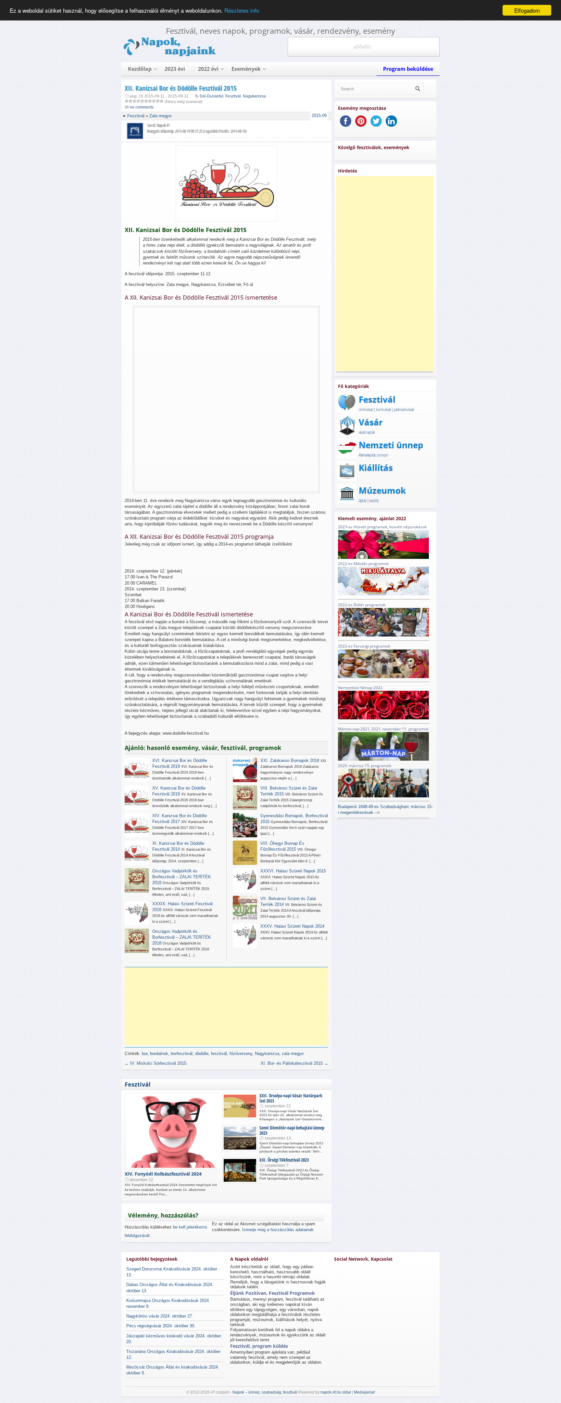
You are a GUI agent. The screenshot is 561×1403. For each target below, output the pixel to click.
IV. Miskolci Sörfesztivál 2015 (155, 1063)
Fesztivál (233, 96)
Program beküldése (408, 68)
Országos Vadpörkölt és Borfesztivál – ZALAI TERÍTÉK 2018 (181, 937)
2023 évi (175, 68)
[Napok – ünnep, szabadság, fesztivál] (170, 55)
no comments (142, 107)
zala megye (293, 1053)
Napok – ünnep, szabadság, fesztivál (264, 1392)
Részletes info (241, 10)
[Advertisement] (228, 1006)
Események (246, 68)
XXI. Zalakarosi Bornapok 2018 (289, 760)
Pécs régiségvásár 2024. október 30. (160, 1325)
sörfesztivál (366, 409)
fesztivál (219, 1053)
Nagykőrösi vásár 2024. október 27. (159, 1316)
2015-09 (319, 115)
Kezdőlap (140, 68)
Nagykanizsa (254, 96)
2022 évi (208, 68)
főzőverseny (241, 1053)
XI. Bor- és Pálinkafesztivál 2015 (294, 1063)
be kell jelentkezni (190, 1227)
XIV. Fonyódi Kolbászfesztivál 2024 (163, 1174)
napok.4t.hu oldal (335, 1392)
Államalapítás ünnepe (373, 455)
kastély (374, 500)
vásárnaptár (367, 432)
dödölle (201, 1053)
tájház (363, 500)
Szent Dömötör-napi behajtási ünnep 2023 (291, 1130)
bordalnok (159, 1053)
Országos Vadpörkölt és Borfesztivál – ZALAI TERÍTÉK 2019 (181, 877)
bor (144, 1053)
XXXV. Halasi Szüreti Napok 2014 (292, 926)
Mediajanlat (364, 1392)
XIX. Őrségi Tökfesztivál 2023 (284, 1160)
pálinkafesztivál (404, 409)
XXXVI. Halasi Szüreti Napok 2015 (293, 871)
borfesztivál (182, 1053)
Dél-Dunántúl (211, 96)
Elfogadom (527, 10)
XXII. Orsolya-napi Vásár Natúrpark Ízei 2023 (290, 1097)
